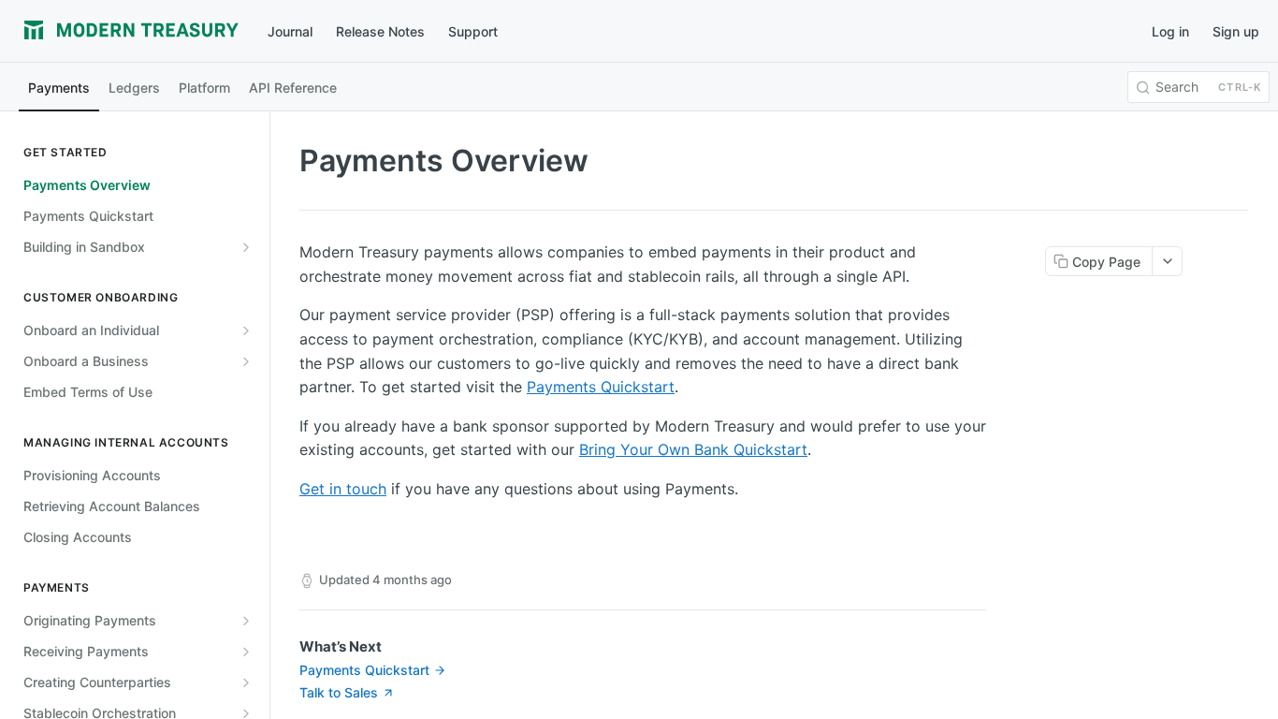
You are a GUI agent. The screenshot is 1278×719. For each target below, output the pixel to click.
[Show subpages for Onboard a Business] (246, 361)
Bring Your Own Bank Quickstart (693, 449)
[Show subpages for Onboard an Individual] (246, 330)
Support (473, 31)
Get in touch (342, 488)
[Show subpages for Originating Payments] (246, 620)
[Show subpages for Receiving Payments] (246, 651)
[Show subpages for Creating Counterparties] (246, 682)
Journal (290, 31)
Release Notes (380, 31)
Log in (1170, 31)
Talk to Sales (338, 692)
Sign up (1236, 31)
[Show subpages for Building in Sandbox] (246, 247)
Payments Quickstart (601, 386)
